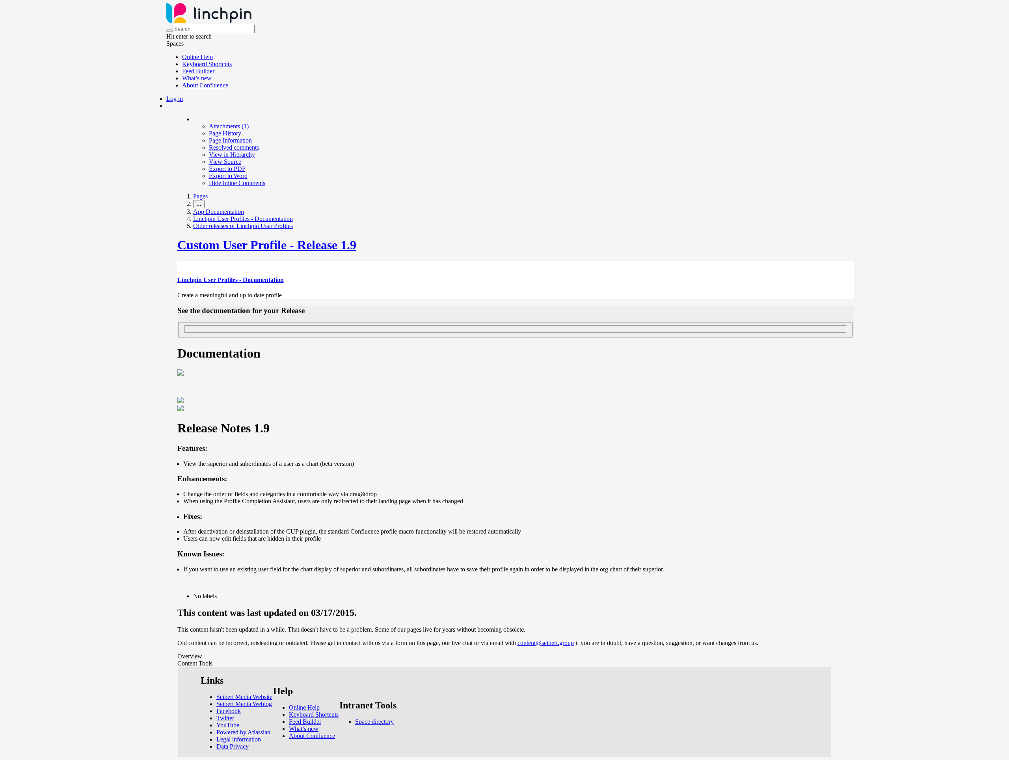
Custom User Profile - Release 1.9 (266, 245)
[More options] (193, 119)
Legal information (238, 739)
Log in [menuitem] (174, 98)
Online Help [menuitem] (197, 57)
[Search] (169, 31)
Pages (200, 196)
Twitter (225, 718)
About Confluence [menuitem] (205, 85)
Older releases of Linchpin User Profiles (243, 225)
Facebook (228, 711)
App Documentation (218, 211)
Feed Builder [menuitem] (198, 71)
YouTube (227, 725)
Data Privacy (232, 746)
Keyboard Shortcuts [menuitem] (207, 64)
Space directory (374, 721)
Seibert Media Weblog (244, 704)
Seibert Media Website (244, 696)
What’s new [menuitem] (197, 78)
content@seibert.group (546, 643)
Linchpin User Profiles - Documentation (243, 218)
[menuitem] (229, 126)
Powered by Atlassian (243, 732)
